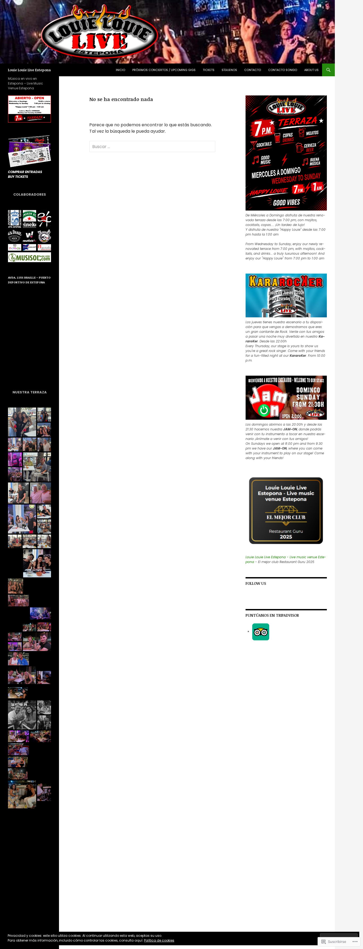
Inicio (120, 70)
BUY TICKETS (18, 176)
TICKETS (208, 70)
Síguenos (229, 70)
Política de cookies (159, 940)
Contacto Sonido (282, 70)
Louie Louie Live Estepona (29, 70)
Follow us (256, 583)
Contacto (252, 70)
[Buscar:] (152, 147)
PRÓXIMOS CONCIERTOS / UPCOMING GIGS (164, 70)
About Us (311, 70)
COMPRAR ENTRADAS (25, 172)
